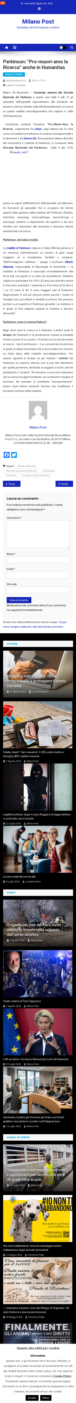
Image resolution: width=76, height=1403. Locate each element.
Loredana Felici (33, 881)
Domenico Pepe (36, 1255)
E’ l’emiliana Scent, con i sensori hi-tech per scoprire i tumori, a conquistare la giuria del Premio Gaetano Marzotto (65, 484)
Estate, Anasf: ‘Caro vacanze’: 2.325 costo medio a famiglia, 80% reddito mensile (33, 754)
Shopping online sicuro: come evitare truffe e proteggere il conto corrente (36, 681)
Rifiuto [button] (45, 1398)
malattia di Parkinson (18, 248)
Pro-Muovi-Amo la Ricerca (36, 475)
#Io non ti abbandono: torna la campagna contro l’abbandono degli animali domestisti (32, 1247)
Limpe (37, 128)
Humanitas (49, 470)
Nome (11, 554)
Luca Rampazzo (40, 691)
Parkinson (11, 475)
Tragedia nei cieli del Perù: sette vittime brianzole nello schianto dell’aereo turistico (34, 930)
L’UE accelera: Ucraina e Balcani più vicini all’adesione (35, 1059)
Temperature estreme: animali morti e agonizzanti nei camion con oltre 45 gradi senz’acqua (37, 1175)
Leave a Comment (16, 85)
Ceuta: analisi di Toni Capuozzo (22, 1001)
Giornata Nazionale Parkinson (21, 470)
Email (11, 569)
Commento (14, 517)
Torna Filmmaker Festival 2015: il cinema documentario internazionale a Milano (14, 484)
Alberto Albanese (27, 466)
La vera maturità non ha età (19, 876)
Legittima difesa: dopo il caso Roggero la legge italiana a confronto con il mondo (36, 816)
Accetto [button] (32, 1398)
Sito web (12, 584)
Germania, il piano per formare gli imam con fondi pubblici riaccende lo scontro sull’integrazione (33, 1119)
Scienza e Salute (14, 74)
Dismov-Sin (30, 138)
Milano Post (38, 21)
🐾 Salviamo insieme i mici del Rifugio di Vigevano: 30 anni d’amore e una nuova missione (36, 1310)
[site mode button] (63, 47)
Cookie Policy (62, 1376)
